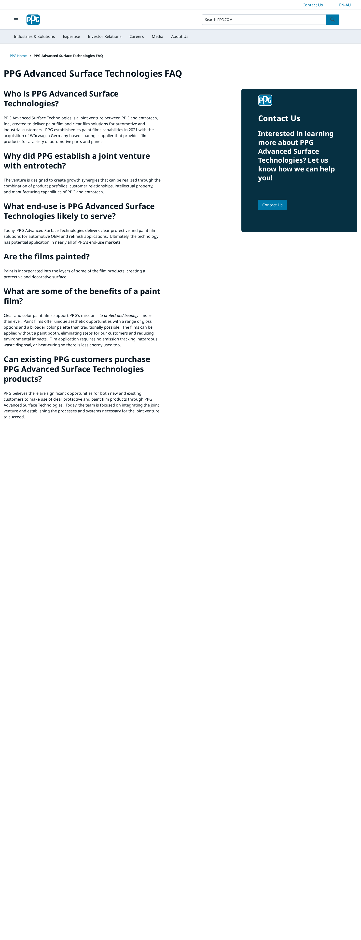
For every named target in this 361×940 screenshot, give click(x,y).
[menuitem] (34, 36)
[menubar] (101, 36)
